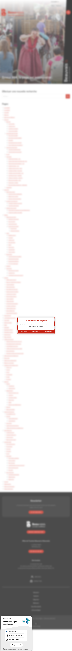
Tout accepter (48, 331)
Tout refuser (24, 331)
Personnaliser (36, 331)
